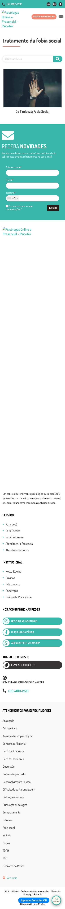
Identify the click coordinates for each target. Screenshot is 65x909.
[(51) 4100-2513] (3, 4)
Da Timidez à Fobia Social (32, 111)
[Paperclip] (6, 665)
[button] (61, 17)
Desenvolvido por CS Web (32, 904)
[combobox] (12, 198)
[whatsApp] (6, 643)
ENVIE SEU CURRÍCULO (23, 665)
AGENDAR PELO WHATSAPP (25, 643)
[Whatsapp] (48, 4)
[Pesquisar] (57, 59)
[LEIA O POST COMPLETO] (32, 88)
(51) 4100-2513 (14, 4)
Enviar (53, 207)
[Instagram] (54, 4)
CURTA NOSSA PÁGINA (22, 632)
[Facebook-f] (60, 4)
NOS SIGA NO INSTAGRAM (24, 621)
